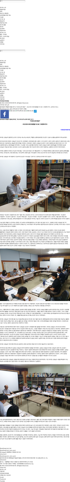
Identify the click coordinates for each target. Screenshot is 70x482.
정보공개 (2, 21)
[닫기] (1, 48)
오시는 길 (2, 19)
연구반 (1, 27)
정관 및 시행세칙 (4, 13)
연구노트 (7, 105)
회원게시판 (3, 30)
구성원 (1, 17)
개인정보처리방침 (4, 101)
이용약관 (2, 99)
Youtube (2, 481)
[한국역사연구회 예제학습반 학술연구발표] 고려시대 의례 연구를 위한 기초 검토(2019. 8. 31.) (24, 458)
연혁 (1, 11)
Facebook (3, 479)
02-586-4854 (7, 464)
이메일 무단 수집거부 (5, 475)
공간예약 (2, 29)
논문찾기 (2, 40)
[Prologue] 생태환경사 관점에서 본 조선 (10, 452)
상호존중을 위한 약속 (5, 15)
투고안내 (2, 38)
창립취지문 (3, 9)
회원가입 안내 (3, 23)
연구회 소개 (3, 469)
